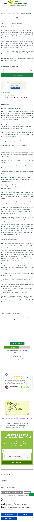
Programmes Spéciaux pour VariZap (12, 492)
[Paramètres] (31, 3)
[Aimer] (27, 347)
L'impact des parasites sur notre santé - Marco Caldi (17, 351)
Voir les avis (15, 87)
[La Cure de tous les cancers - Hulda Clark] (28, 23)
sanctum (27, 492)
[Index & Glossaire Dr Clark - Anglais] (31, 23)
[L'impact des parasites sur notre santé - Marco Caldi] (17, 331)
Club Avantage (16, 358)
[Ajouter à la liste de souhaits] (21, 347)
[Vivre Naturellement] (18, 3)
